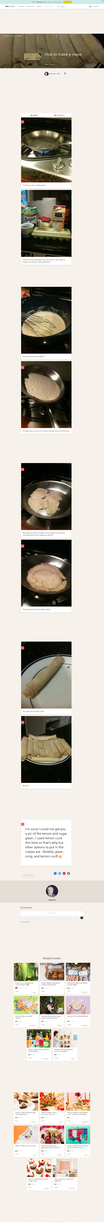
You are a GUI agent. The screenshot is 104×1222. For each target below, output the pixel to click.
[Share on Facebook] (55, 873)
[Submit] (90, 6)
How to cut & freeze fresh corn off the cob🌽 (24, 984)
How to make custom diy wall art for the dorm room (78, 1147)
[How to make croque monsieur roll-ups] (52, 1101)
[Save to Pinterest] (64, 873)
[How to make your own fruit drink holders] (39, 1038)
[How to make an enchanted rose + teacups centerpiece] (78, 1101)
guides (13, 36)
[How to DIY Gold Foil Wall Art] (78, 1005)
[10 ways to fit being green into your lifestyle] (65, 1038)
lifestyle (59, 1025)
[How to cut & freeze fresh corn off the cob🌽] (26, 972)
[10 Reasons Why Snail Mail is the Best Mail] (78, 972)
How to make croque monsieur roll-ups (49, 1113)
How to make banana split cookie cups (38, 1180)
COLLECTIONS (30, 6)
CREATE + (39, 6)
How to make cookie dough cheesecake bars (25, 1113)
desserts (33, 1121)
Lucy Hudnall (23, 988)
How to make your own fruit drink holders (38, 1050)
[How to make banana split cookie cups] (39, 1168)
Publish (81, 918)
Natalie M (52, 900)
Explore (7, 36)
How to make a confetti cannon (23, 1017)
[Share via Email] (68, 873)
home (73, 1058)
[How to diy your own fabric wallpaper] (65, 1168)
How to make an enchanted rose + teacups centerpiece (77, 1113)
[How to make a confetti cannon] (26, 1005)
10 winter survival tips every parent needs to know (51, 1017)
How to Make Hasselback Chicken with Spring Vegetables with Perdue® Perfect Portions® (50, 985)
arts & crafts (84, 992)
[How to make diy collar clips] (26, 1135)
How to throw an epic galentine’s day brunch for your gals (50, 1147)
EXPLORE (21, 6)
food (34, 992)
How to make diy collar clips (25, 1146)
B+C (47, 988)
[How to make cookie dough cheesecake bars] (26, 1101)
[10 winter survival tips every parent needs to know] (52, 1005)
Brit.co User (52, 73)
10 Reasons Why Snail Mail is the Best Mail (77, 984)
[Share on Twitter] (59, 873)
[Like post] (65, 74)
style (34, 1155)
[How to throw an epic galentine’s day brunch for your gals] (52, 1135)
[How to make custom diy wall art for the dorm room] (78, 1135)
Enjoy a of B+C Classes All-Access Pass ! (47, 2)
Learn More (67, 2)
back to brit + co (50, 6)
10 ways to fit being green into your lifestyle (63, 1050)
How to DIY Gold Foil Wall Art (77, 1016)
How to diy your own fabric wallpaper (64, 1180)
